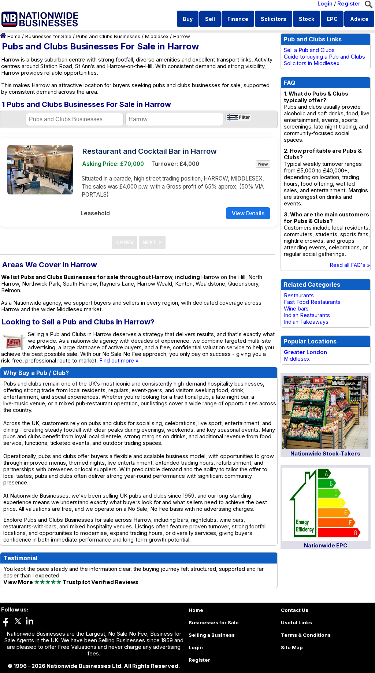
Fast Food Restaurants (312, 302)
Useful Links (296, 622)
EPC (332, 19)
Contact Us (294, 610)
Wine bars (296, 308)
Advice (359, 19)
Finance (237, 19)
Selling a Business (212, 635)
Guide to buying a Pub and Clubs (324, 56)
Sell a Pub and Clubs (309, 50)
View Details (248, 213)
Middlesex (156, 36)
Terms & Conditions (306, 635)
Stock (306, 19)
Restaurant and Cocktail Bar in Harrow (149, 151)
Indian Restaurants (307, 315)
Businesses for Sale (48, 36)
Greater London (305, 352)
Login (325, 3)
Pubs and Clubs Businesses (108, 36)
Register (348, 3)
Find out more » (119, 360)
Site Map (292, 647)
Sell (210, 19)
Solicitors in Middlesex (311, 63)
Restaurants (299, 295)
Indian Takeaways (306, 322)
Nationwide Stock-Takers (325, 453)
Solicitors (273, 19)
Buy (188, 19)
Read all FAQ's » (350, 265)
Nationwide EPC (325, 545)
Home (14, 36)
